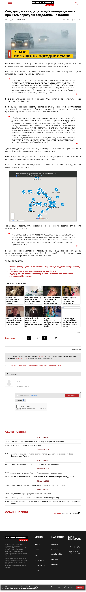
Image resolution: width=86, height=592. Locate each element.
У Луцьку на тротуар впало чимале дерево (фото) (32, 271)
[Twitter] (79, 548)
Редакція (54, 564)
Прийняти (80, 587)
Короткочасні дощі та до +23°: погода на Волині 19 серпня (34, 464)
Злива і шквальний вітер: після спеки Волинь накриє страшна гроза (38, 485)
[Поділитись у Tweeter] (38, 338)
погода (13, 365)
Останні (57, 513)
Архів (37, 571)
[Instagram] (74, 553)
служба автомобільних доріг (37, 365)
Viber (25, 358)
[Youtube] (70, 554)
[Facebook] (74, 548)
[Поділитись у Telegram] (56, 338)
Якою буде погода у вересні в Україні (26, 445)
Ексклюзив (73, 513)
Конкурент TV (40, 565)
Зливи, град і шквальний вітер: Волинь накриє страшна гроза (36, 473)
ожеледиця (22, 365)
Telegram (19, 358)
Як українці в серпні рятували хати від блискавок (30, 494)
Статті (37, 550)
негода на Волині (55, 365)
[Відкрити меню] (14, 3)
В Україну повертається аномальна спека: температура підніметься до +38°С (42, 477)
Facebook (42, 356)
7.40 (36, 555)
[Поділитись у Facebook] (22, 338)
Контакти (54, 544)
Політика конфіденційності (28, 588)
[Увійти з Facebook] (23, 400)
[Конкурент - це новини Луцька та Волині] (16, 540)
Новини (37, 544)
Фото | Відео (39, 560)
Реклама (54, 559)
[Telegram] (70, 548)
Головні (65, 513)
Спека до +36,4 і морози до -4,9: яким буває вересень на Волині (37, 441)
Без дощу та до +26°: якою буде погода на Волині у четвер (34, 498)
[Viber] (79, 553)
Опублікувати (72, 395)
